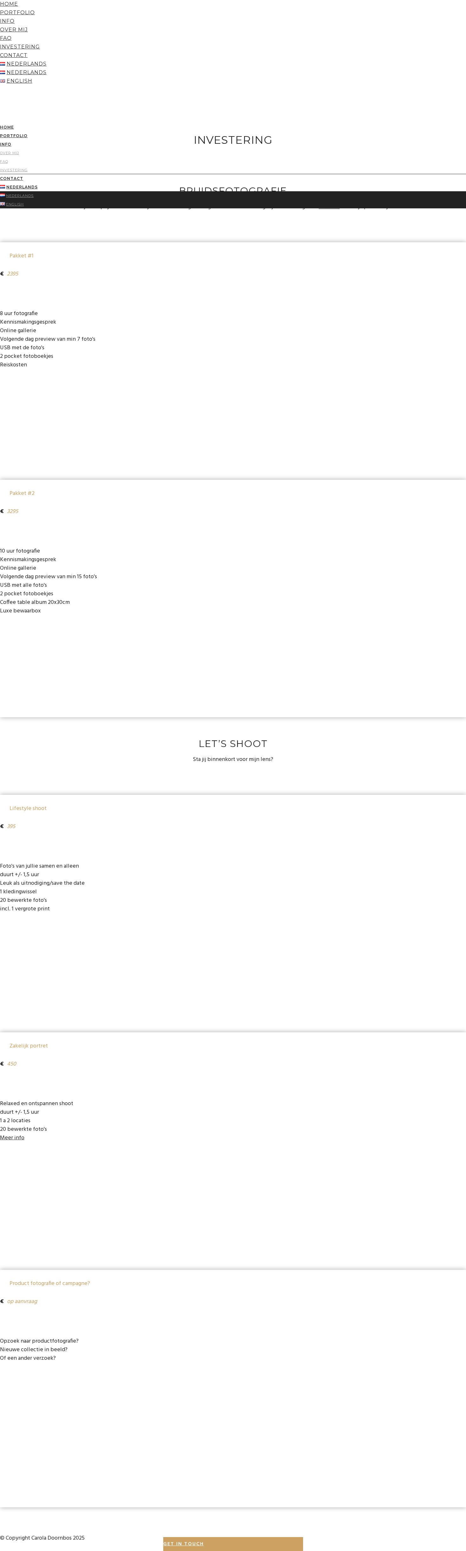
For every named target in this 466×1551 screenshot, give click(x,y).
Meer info (12, 1138)
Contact (14, 55)
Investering (20, 47)
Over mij (14, 30)
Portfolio (17, 12)
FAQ (6, 38)
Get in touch (183, 1544)
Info (7, 21)
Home (9, 4)
